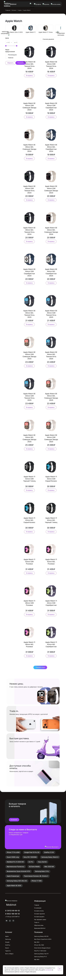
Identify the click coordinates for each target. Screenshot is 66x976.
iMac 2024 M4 (49, 866)
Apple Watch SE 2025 (14, 885)
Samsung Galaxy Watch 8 (49, 857)
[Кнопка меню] (56, 4)
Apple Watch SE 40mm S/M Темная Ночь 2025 (51, 314)
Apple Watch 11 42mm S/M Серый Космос (51, 479)
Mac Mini (36, 942)
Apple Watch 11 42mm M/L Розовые (51, 561)
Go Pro (31, 862)
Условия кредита (39, 916)
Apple (20, 10)
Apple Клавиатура (13, 876)
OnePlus (7, 945)
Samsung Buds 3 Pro (42, 871)
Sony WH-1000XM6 (30, 857)
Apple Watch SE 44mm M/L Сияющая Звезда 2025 (29, 438)
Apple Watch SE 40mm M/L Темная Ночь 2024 (29, 231)
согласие (48, 970)
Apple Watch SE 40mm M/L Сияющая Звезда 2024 (29, 148)
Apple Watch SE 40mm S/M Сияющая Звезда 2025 (29, 355)
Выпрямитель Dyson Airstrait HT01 (18, 871)
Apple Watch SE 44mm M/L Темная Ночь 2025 (51, 355)
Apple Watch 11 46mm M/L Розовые (29, 644)
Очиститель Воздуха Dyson (42, 948)
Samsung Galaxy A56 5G (41, 936)
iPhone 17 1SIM (36, 881)
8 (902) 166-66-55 (12, 914)
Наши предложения (10, 50)
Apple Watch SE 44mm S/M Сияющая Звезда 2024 (51, 189)
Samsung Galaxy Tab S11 (41, 953)
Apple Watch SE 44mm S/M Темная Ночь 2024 (51, 65)
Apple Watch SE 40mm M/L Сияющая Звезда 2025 (51, 397)
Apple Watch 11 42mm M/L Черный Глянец (51, 520)
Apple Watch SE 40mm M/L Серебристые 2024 (51, 148)
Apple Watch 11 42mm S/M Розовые (29, 561)
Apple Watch (27, 10)
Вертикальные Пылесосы (15, 866)
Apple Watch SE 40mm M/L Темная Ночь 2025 (29, 314)
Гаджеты (8, 951)
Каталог (14, 10)
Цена (7, 38)
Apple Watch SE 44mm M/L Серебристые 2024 (51, 272)
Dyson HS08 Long (13, 857)
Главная (7, 10)
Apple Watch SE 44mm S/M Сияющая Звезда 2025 (51, 438)
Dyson (7, 948)
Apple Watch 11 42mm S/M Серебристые (51, 603)
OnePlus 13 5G (49, 852)
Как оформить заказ (40, 919)
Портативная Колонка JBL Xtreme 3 (36, 876)
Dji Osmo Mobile (34, 866)
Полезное (38, 932)
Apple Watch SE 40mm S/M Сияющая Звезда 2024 (29, 106)
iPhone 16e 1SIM (39, 945)
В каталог (14, 819)
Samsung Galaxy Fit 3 (40, 956)
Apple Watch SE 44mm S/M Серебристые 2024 (29, 272)
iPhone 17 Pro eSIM (13, 852)
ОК (60, 969)
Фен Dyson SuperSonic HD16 (42, 939)
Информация (40, 901)
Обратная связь (38, 925)
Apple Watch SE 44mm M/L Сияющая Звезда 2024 (51, 231)
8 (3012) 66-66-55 (12, 911)
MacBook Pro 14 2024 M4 (15, 862)
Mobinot (13, 4)
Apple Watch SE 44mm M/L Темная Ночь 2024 (29, 65)
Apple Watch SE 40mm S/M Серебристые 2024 (51, 106)
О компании (37, 908)
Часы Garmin (42, 862)
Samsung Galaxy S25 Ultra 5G (17, 881)
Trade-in (36, 922)
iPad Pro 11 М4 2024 (40, 951)
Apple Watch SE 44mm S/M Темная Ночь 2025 (29, 397)
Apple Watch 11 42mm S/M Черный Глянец (29, 479)
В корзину (29, 75)
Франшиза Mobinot (39, 928)
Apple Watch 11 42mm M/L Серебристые (51, 644)
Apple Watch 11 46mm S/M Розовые (29, 603)
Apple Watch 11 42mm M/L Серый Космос (29, 520)
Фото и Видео (9, 953)
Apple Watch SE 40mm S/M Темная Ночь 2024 (29, 189)
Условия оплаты (39, 911)
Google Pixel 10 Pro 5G (31, 852)
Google (7, 942)
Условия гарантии (39, 914)
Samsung (8, 939)
